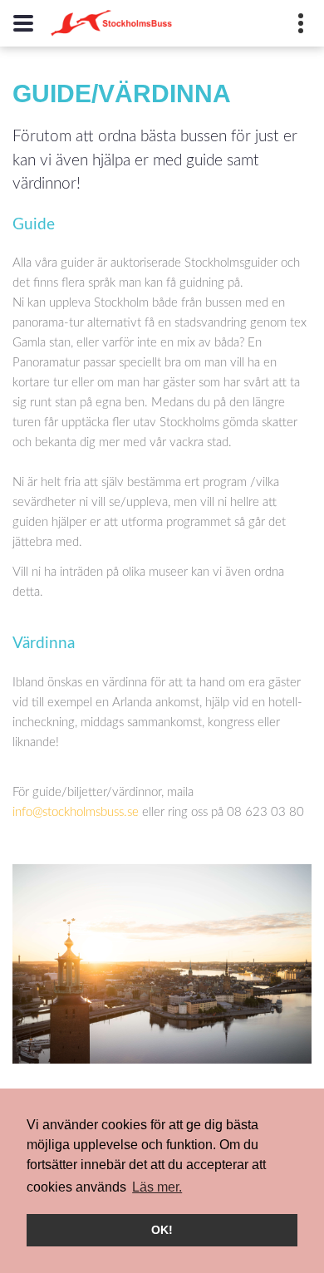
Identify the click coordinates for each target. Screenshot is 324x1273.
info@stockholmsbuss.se (75, 812)
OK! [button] (162, 1229)
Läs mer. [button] (157, 1187)
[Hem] (110, 23)
